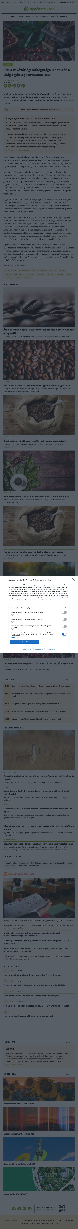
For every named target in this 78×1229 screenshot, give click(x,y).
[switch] (64, 612)
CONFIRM (24, 642)
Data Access (39, 649)
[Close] (74, 580)
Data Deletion (27, 649)
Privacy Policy (50, 649)
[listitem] (39, 608)
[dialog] (39, 614)
